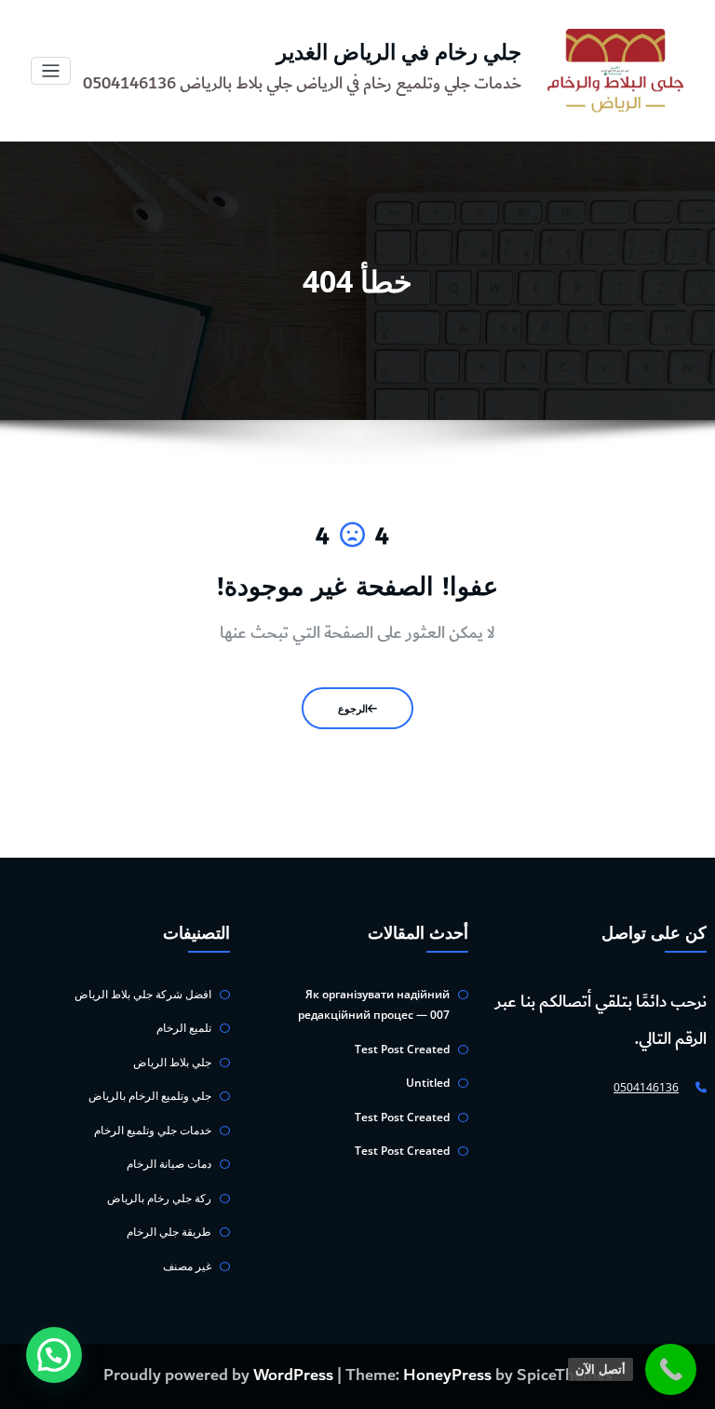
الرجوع (353, 708)
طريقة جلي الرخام (169, 1232)
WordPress (293, 1375)
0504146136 (646, 1087)
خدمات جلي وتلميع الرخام (152, 1130)
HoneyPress (447, 1375)
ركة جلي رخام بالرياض (159, 1198)
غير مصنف (187, 1266)
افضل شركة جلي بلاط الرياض (142, 994)
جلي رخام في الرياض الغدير (399, 51)
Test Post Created (402, 1049)
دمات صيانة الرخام (169, 1164)
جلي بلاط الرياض (172, 1062)
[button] (54, 1355)
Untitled (428, 1083)
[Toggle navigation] (51, 71)
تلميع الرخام (183, 1028)
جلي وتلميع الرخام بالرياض (149, 1096)
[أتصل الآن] (670, 1369)
